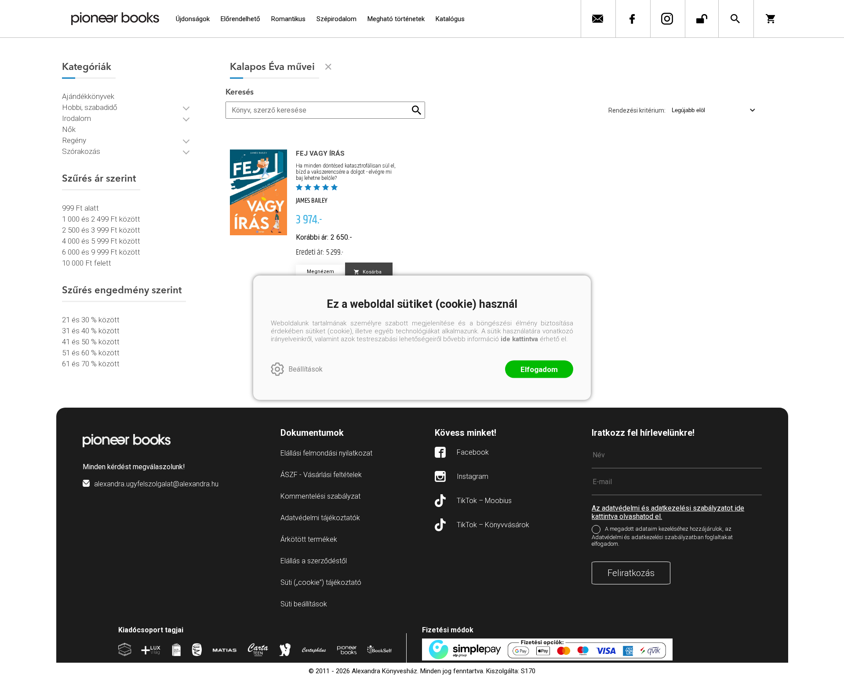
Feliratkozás (631, 573)
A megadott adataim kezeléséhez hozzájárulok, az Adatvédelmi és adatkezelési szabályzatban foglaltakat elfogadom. (662, 536)
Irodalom (76, 118)
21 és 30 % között (91, 319)
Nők (69, 129)
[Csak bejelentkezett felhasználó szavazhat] (300, 187)
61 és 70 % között (91, 363)
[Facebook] (631, 18)
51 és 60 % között (91, 352)
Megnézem (320, 271)
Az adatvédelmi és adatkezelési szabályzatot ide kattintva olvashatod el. (668, 512)
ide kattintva (519, 339)
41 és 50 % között (91, 341)
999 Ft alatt (80, 208)
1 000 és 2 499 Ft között (101, 219)
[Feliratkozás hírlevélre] (597, 18)
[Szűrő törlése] (328, 67)
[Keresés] (735, 18)
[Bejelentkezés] (701, 18)
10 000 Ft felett (86, 263)
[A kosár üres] (773, 18)
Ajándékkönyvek (88, 96)
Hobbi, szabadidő (89, 107)
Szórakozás (81, 151)
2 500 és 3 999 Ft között (101, 230)
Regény (74, 140)
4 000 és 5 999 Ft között (101, 241)
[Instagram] (666, 18)
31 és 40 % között (91, 330)
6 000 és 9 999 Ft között (101, 252)
